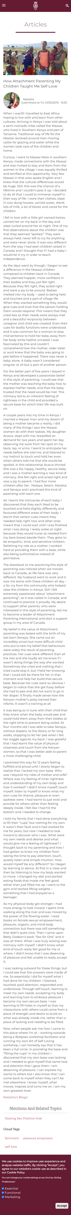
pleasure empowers (38, 1138)
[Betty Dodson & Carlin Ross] (35, 6)
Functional (13, 1192)
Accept (62, 1205)
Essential (11, 1188)
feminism (12, 1138)
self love (11, 1147)
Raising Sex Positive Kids (23, 1118)
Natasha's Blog (14, 1097)
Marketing (12, 1197)
